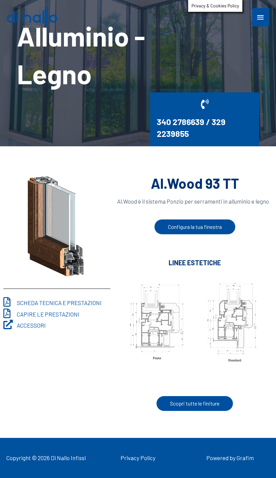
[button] (194, 226)
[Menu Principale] (261, 17)
